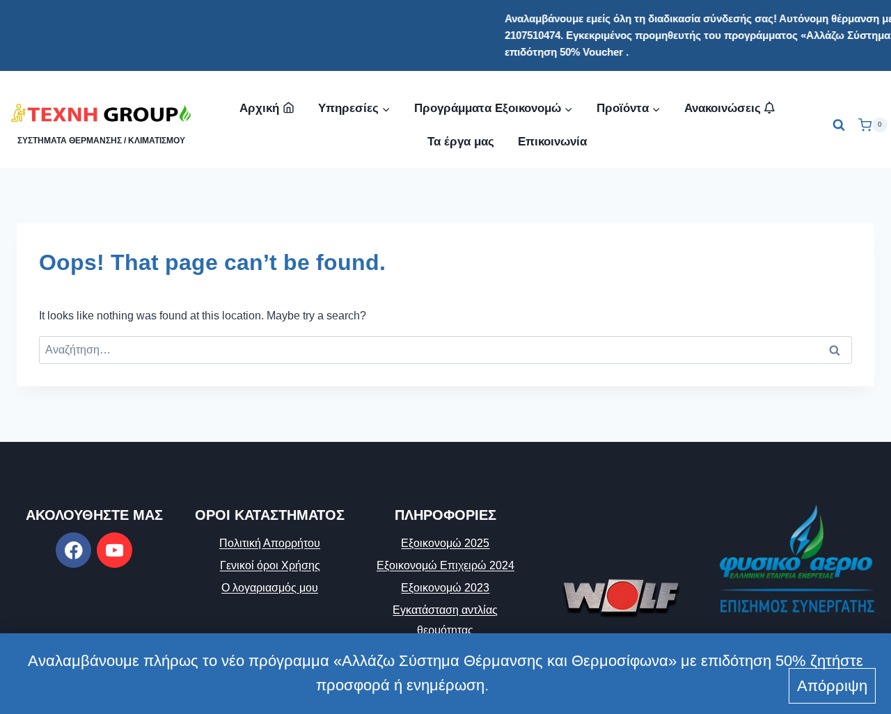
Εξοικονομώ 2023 (445, 588)
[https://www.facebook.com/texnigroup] (73, 550)
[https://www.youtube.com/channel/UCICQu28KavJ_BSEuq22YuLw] (114, 550)
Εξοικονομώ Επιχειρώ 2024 (445, 565)
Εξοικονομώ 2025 (445, 543)
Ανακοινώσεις (724, 108)
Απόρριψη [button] (832, 686)
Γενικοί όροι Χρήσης (270, 565)
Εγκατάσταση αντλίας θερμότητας (445, 620)
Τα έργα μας (460, 141)
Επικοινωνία (552, 141)
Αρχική (259, 108)
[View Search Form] (838, 125)
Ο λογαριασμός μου (269, 588)
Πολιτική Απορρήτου (269, 543)
